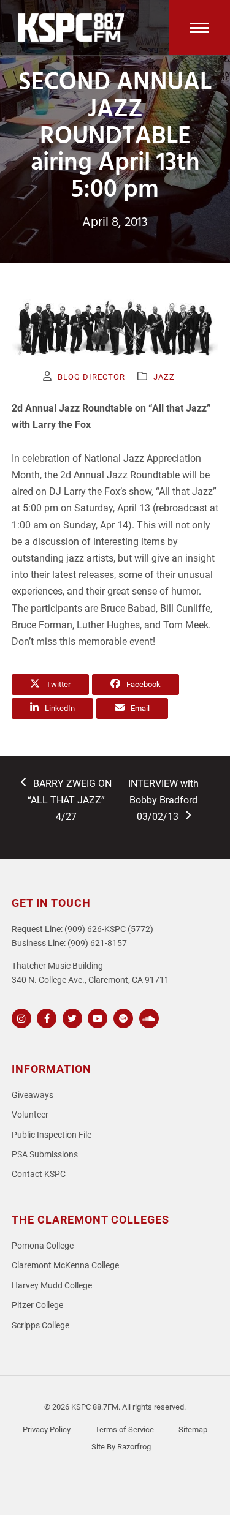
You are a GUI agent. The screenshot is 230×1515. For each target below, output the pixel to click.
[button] (199, 27)
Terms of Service (124, 1429)
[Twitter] (71, 1017)
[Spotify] (121, 1017)
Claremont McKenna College (65, 1265)
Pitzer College (37, 1305)
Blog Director (91, 377)
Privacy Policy (47, 1429)
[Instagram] (20, 1017)
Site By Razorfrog (121, 1446)
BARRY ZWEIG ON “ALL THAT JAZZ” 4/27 (70, 799)
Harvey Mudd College (52, 1285)
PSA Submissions (45, 1154)
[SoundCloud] (147, 1017)
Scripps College (40, 1325)
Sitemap (192, 1429)
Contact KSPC (39, 1174)
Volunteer (30, 1115)
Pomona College (43, 1246)
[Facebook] (45, 1017)
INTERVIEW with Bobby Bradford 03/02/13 (163, 799)
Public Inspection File (51, 1135)
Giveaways (32, 1095)
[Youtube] (96, 1017)
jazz (164, 377)
